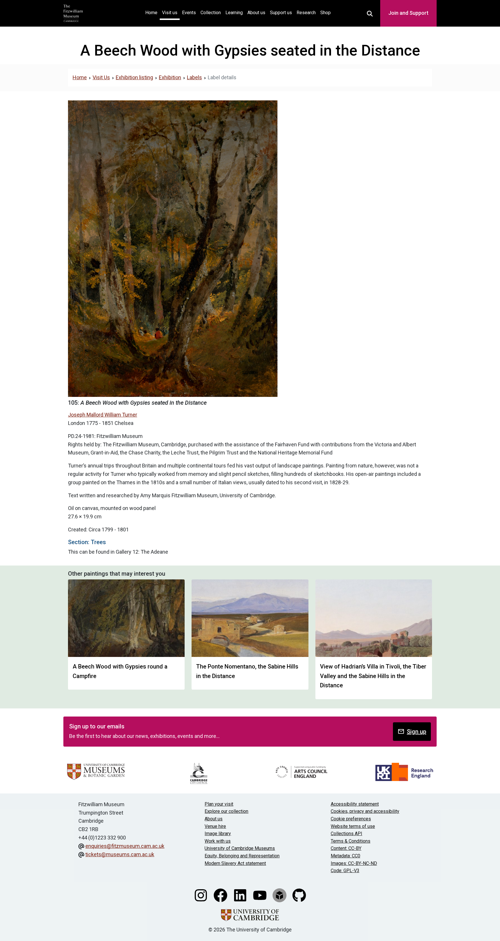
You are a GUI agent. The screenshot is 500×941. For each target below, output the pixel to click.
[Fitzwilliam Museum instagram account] (201, 895)
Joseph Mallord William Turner (102, 415)
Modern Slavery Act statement (235, 863)
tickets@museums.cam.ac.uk (119, 854)
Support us (281, 12)
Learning (234, 12)
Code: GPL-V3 (345, 870)
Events (189, 12)
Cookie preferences (351, 819)
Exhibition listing (134, 77)
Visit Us (101, 77)
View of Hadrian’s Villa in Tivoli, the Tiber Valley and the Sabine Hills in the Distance (373, 676)
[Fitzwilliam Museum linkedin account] (241, 895)
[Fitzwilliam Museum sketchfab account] (280, 895)
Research (306, 12)
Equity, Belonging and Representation (242, 856)
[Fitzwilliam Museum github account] (299, 895)
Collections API (346, 833)
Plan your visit (219, 804)
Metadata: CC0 (345, 856)
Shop (325, 12)
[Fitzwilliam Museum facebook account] (221, 895)
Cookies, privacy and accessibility (365, 811)
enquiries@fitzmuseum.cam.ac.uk (124, 846)
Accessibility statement (355, 804)
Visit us (169, 12)
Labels (194, 77)
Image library (218, 833)
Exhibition (170, 77)
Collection (211, 12)
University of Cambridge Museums (240, 848)
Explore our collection (226, 811)
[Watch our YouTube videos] (260, 895)
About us (256, 12)
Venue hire (215, 826)
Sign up (416, 731)
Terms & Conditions (350, 841)
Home (152, 12)
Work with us (218, 841)
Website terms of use (353, 826)
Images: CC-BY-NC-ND (354, 863)
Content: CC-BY (346, 848)
